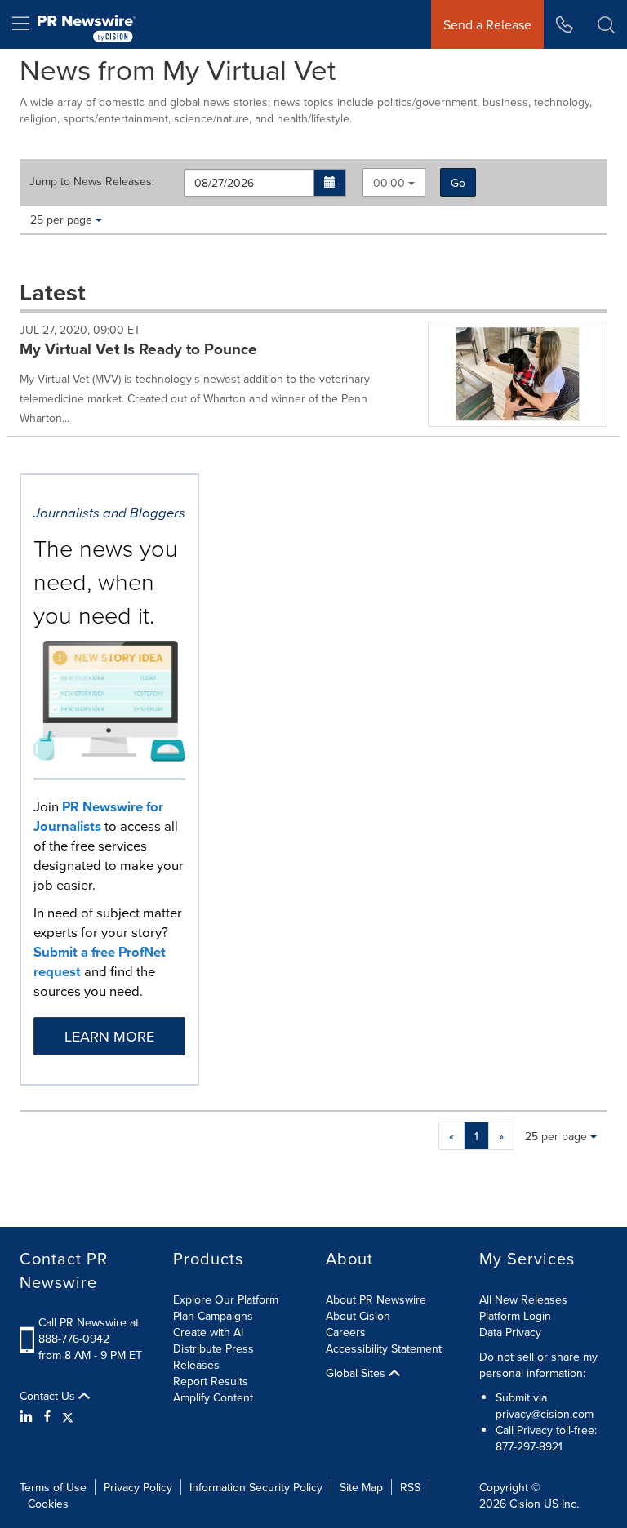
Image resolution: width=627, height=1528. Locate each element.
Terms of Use (53, 1487)
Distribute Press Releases (213, 1356)
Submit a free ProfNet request (99, 961)
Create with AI (208, 1332)
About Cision (358, 1316)
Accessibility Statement (384, 1348)
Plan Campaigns (213, 1316)
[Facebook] (47, 1416)
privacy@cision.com (545, 1414)
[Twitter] (68, 1416)
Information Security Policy (255, 1487)
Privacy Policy (138, 1487)
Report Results (210, 1381)
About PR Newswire (376, 1299)
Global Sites (357, 1373)
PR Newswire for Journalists (98, 816)
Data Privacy (510, 1332)
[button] (330, 183)
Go (458, 183)
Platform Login (515, 1316)
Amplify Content (213, 1397)
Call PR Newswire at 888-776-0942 (88, 1330)
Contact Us (49, 1396)
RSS (410, 1487)
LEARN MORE (109, 1036)
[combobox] (393, 182)
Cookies (48, 1503)
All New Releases (523, 1299)
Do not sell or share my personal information (538, 1364)
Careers (346, 1332)
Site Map (361, 1487)
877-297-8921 (529, 1446)
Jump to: (91, 181)
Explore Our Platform (225, 1299)
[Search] (606, 24)
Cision (524, 1503)
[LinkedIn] (28, 1416)
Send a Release (487, 24)
